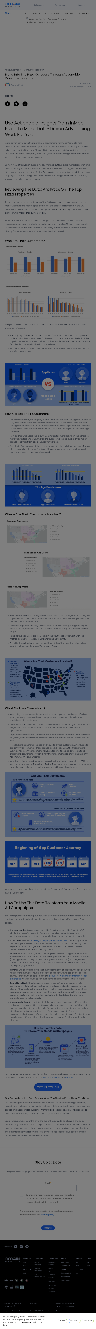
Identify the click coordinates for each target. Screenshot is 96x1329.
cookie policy (28, 1322)
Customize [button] (74, 1321)
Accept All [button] (88, 1321)
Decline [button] (63, 1321)
